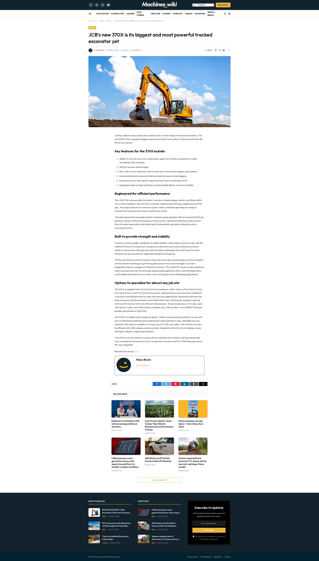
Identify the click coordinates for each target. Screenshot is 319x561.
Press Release (206, 557)
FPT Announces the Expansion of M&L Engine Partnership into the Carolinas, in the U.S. (116, 524)
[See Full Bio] (149, 366)
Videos (189, 13)
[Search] (229, 14)
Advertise (218, 557)
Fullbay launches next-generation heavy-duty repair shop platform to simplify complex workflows (125, 462)
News (92, 28)
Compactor (117, 13)
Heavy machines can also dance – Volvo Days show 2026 (190, 424)
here (136, 351)
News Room (100, 50)
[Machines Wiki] (159, 5)
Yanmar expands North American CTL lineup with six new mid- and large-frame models (192, 462)
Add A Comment (159, 480)
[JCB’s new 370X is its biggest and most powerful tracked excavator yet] (159, 91)
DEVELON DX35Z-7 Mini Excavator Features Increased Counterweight (116, 511)
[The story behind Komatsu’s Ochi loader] (94, 539)
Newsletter (223, 5)
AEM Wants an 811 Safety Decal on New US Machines (158, 459)
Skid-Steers (140, 13)
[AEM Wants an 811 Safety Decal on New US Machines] (159, 446)
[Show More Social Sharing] (229, 50)
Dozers (166, 13)
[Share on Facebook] (216, 50)
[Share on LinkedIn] (224, 50)
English (201, 5)
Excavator (103, 13)
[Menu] (90, 14)
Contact (227, 557)
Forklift (178, 13)
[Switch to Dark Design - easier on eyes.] (225, 14)
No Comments (136, 50)
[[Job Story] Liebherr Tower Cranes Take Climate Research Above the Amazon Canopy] (159, 408)
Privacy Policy (204, 539)
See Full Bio (142, 365)
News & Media (211, 13)
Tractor (155, 13)
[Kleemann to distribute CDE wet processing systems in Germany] (126, 408)
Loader (130, 13)
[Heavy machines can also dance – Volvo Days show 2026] (192, 408)
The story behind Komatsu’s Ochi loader (115, 537)
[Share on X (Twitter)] (220, 50)
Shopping (200, 13)
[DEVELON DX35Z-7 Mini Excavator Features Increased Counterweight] (94, 512)
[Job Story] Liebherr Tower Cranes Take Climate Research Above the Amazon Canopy (159, 425)
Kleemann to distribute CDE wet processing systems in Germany (125, 424)
